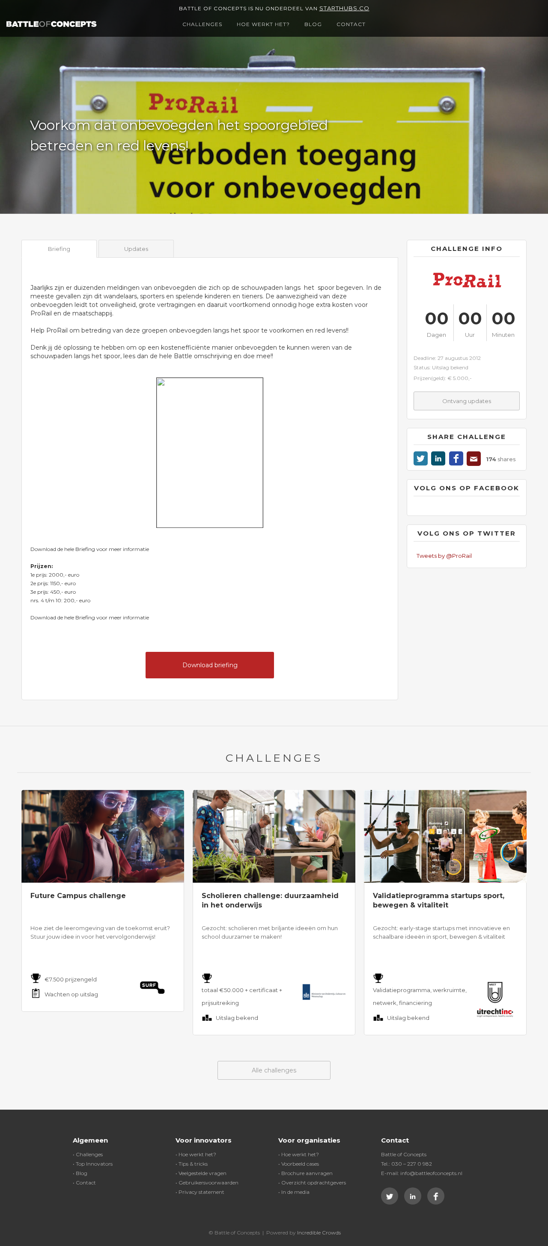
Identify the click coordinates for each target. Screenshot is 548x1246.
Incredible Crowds (319, 1232)
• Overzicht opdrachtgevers (312, 1182)
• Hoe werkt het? (196, 1154)
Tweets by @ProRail (444, 555)
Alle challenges (274, 1070)
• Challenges (88, 1154)
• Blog (80, 1173)
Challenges (202, 24)
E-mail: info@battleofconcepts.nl (421, 1173)
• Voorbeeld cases (298, 1164)
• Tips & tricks (192, 1164)
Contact (351, 24)
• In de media (294, 1192)
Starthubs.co (344, 8)
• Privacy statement (200, 1192)
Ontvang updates (466, 401)
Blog (313, 24)
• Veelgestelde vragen (201, 1173)
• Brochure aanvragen (305, 1173)
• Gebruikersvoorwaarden (207, 1182)
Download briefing (210, 665)
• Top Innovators (93, 1164)
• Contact (84, 1182)
